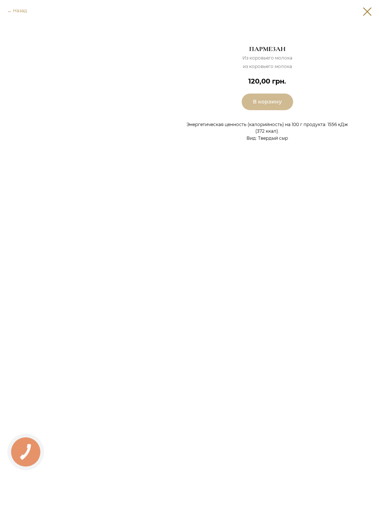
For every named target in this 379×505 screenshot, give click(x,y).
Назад (20, 10)
